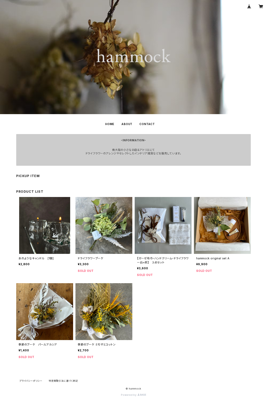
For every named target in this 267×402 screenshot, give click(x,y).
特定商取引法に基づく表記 (63, 380)
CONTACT (147, 124)
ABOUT (126, 124)
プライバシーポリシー (30, 380)
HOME (109, 124)
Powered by (129, 394)
